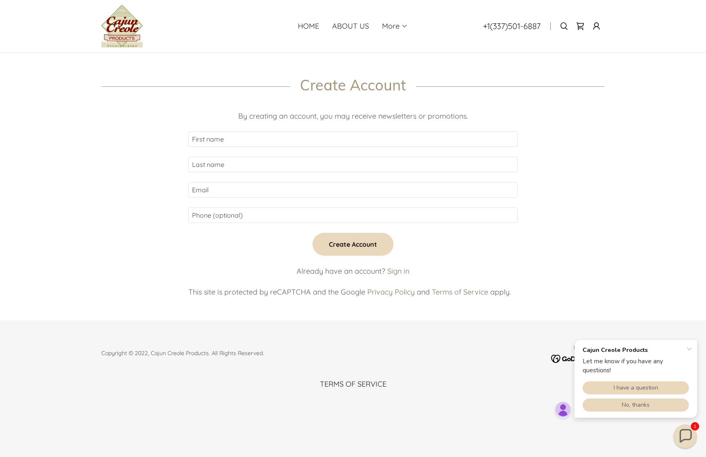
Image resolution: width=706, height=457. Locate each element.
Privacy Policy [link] (391, 292)
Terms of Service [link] (460, 292)
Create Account (353, 244)
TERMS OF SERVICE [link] (353, 384)
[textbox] (352, 139)
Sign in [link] (398, 271)
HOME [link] (308, 26)
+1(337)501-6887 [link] (512, 26)
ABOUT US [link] (350, 26)
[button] (395, 26)
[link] (122, 25)
